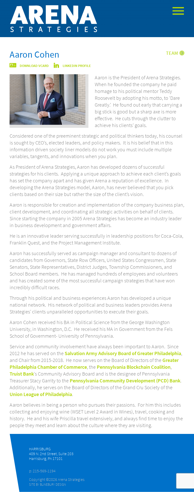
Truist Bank (22, 374)
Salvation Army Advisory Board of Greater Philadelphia (123, 353)
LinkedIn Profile (77, 65)
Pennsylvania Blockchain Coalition (134, 367)
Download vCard (34, 65)
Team (172, 53)
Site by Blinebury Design (47, 484)
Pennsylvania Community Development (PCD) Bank (125, 380)
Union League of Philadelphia (41, 394)
